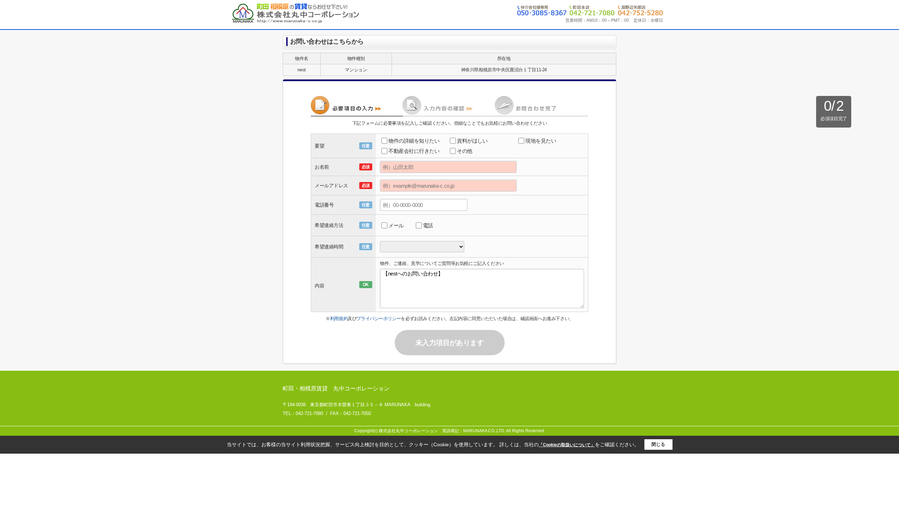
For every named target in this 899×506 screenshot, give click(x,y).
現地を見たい (540, 141)
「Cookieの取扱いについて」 (567, 444)
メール (396, 225)
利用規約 (339, 318)
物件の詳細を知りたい (414, 141)
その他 (464, 151)
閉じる (658, 444)
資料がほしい (472, 141)
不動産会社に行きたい (414, 151)
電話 (428, 225)
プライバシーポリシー (378, 318)
